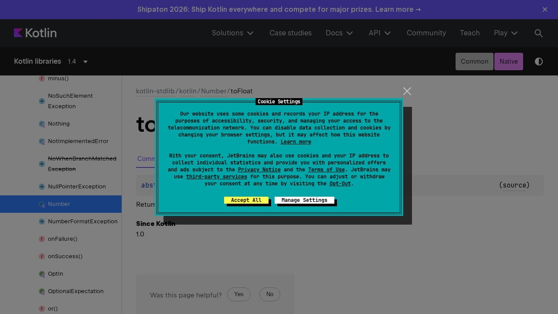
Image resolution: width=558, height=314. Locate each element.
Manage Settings (304, 200)
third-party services (216, 176)
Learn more (296, 141)
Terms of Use (326, 169)
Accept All (246, 200)
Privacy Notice (259, 169)
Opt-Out (340, 183)
